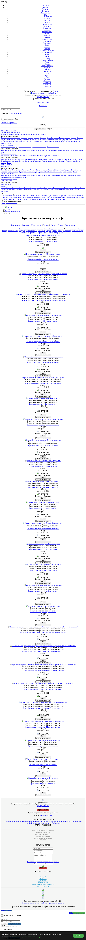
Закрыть (4, 924)
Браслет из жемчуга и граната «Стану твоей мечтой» (43, 689)
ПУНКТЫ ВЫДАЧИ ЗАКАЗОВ (43, 884)
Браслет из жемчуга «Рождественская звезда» (43, 425)
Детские (33, 156)
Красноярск (47, 43)
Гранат (61, 138)
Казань (47, 37)
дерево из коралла (15, 113)
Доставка (45, 9)
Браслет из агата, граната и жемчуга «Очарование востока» (43, 651)
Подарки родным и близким (41, 823)
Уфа (45, 15)
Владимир (47, 26)
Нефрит (50, 139)
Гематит (43, 138)
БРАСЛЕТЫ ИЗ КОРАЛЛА (43, 834)
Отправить (43, 868)
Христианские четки (39, 147)
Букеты (16, 134)
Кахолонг (80, 138)
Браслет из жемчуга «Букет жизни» (43, 784)
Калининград (47, 39)
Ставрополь (47, 71)
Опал (55, 139)
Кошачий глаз (10, 139)
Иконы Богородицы (46, 188)
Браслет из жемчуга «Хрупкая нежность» (43, 445)
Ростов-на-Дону (47, 60)
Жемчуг (67, 138)
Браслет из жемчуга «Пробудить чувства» (43, 321)
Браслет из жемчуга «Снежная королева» (43, 746)
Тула (47, 77)
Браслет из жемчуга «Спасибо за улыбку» (43, 591)
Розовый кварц (6, 141)
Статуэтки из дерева (9, 203)
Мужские (39, 156)
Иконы (3, 186)
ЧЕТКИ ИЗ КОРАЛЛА (43, 832)
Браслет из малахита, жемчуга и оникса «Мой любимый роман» (43, 632)
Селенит (22, 141)
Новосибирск (47, 52)
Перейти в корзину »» (9, 123)
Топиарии (36, 134)
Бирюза (36, 138)
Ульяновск (47, 81)
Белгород (47, 20)
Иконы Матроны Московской (59, 189)
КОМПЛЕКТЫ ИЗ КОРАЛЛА (43, 838)
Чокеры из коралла (7, 173)
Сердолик (29, 141)
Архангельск (47, 17)
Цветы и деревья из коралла (10, 132)
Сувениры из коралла (26, 821)
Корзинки (43, 134)
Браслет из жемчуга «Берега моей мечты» (43, 279)
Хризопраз (58, 141)
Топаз (45, 141)
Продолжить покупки (6, 910)
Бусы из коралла (6, 164)
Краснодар (47, 41)
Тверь (47, 73)
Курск (47, 45)
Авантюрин (5, 138)
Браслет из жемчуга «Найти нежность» (43, 765)
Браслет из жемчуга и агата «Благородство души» (43, 383)
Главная (9, 207)
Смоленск (47, 69)
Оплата (45, 7)
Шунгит (77, 141)
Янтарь (3, 143)
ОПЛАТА (43, 879)
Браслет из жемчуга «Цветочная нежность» (43, 260)
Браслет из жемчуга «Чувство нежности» (43, 487)
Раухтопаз (69, 139)
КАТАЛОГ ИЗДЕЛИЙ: (8, 131)
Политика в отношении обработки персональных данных (43, 903)
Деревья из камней (7, 134)
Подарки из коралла (41, 821)
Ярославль (47, 86)
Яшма (9, 143)
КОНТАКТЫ (43, 882)
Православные (25, 156)
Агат (11, 138)
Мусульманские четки (23, 147)
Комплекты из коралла (9, 179)
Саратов (47, 68)
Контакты (45, 11)
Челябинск (47, 85)
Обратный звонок (43, 102)
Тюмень (47, 79)
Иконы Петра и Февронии (10, 188)
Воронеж (47, 30)
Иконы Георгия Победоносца (22, 189)
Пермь (47, 58)
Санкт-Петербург (47, 66)
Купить (43, 250)
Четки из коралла (7, 145)
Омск (47, 54)
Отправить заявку (14, 924)
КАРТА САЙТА (43, 886)
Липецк (47, 47)
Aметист (8, 150)
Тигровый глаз (37, 141)
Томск (47, 75)
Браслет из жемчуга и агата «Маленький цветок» (43, 727)
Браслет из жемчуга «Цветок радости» (43, 404)
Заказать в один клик (43, 252)
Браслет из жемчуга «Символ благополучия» (43, 529)
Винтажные (15, 156)
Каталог (8, 209)
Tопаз (78, 161)
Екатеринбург (47, 32)
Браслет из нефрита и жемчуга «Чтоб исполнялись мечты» (43, 670)
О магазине (45, 5)
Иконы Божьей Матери (40, 189)
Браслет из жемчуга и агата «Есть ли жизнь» (43, 362)
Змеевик (73, 138)
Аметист (24, 138)
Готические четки (53, 147)
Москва (47, 49)
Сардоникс (15, 141)
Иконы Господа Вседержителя (64, 188)
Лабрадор (18, 139)
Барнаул (47, 18)
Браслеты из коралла (8, 154)
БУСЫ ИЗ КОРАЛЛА (43, 836)
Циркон (64, 141)
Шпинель (71, 141)
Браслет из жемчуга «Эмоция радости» (43, 466)
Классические (5, 156)
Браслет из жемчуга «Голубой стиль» (43, 612)
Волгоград (47, 28)
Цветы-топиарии (26, 134)
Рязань (47, 62)
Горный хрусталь (53, 138)
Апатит (30, 138)
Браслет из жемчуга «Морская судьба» (43, 508)
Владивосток (47, 24)
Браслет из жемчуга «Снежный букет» (43, 549)
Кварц (3, 139)
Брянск (47, 22)
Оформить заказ (77, 913)
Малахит (43, 139)
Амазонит (16, 138)
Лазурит (26, 139)
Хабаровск (47, 83)
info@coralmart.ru (46, 815)
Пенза (47, 56)
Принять (78, 936)
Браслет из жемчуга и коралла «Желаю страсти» (43, 342)
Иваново (47, 34)
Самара (47, 64)
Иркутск (47, 35)
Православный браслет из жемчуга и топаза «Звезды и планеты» (43, 300)
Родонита (77, 139)
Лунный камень (34, 139)
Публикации (45, 13)
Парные (46, 156)
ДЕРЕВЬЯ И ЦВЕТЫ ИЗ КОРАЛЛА (43, 830)
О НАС (43, 877)
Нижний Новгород (47, 51)
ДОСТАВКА (43, 881)
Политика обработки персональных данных (43, 862)
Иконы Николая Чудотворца (29, 188)
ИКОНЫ (43, 840)
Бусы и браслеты (7, 180)
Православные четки (8, 147)
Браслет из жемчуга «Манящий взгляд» (43, 570)
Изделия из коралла (11, 821)
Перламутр (61, 139)
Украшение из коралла (57, 821)
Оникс (27, 161)
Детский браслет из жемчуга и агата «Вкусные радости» (43, 708)
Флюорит (50, 141)
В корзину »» (57, 91)
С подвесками (54, 156)
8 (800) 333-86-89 (43, 97)
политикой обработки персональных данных (28, 937)
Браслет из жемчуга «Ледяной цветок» (43, 241)
